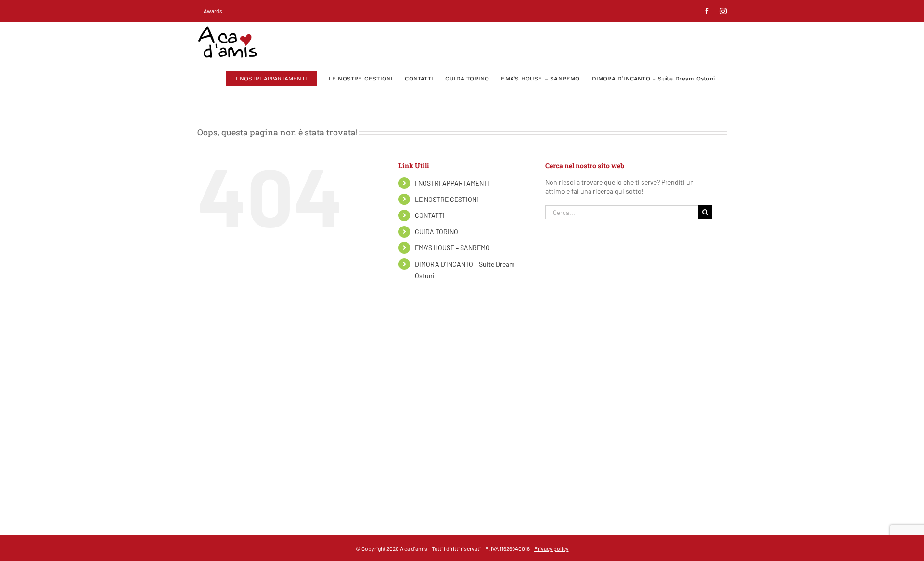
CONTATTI (430, 215)
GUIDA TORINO (436, 231)
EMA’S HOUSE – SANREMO (452, 247)
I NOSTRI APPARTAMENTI (452, 183)
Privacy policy (551, 548)
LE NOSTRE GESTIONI (446, 199)
